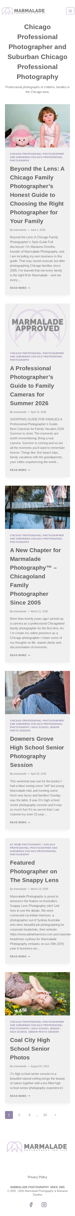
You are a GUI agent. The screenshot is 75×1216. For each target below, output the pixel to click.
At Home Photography (25, 844)
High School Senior (45, 1028)
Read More (20, 287)
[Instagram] (44, 1204)
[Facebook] (31, 1204)
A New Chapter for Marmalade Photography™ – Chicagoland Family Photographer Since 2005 (35, 576)
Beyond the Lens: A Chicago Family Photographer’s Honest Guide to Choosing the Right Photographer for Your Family (37, 194)
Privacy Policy (37, 1177)
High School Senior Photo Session (34, 1032)
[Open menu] (70, 10)
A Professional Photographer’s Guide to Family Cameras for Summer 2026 (32, 385)
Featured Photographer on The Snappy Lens (34, 871)
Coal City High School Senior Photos (30, 1049)
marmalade (20, 229)
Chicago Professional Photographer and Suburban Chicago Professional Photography (37, 157)
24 (45, 1115)
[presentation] (37, 125)
